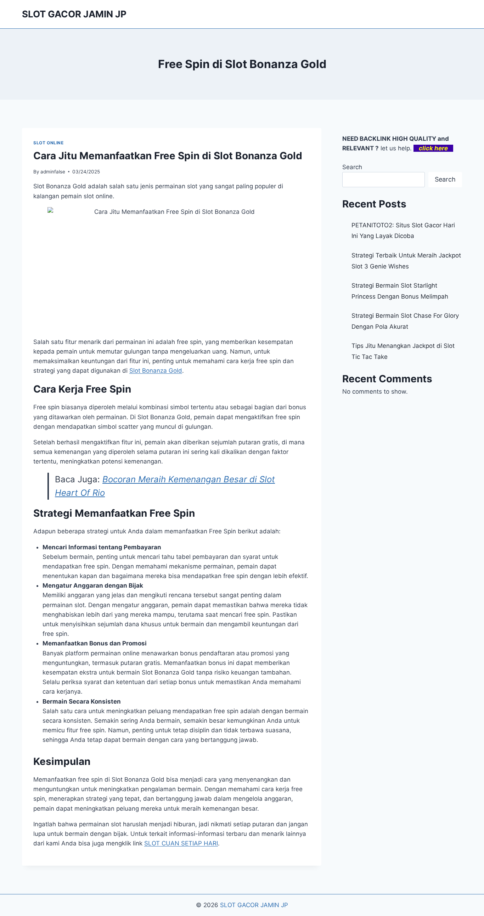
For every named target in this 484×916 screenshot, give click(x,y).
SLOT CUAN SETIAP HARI (181, 843)
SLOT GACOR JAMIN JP (254, 905)
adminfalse (52, 171)
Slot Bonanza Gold (155, 370)
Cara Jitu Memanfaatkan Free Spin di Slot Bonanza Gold (167, 156)
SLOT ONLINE (48, 142)
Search (352, 167)
